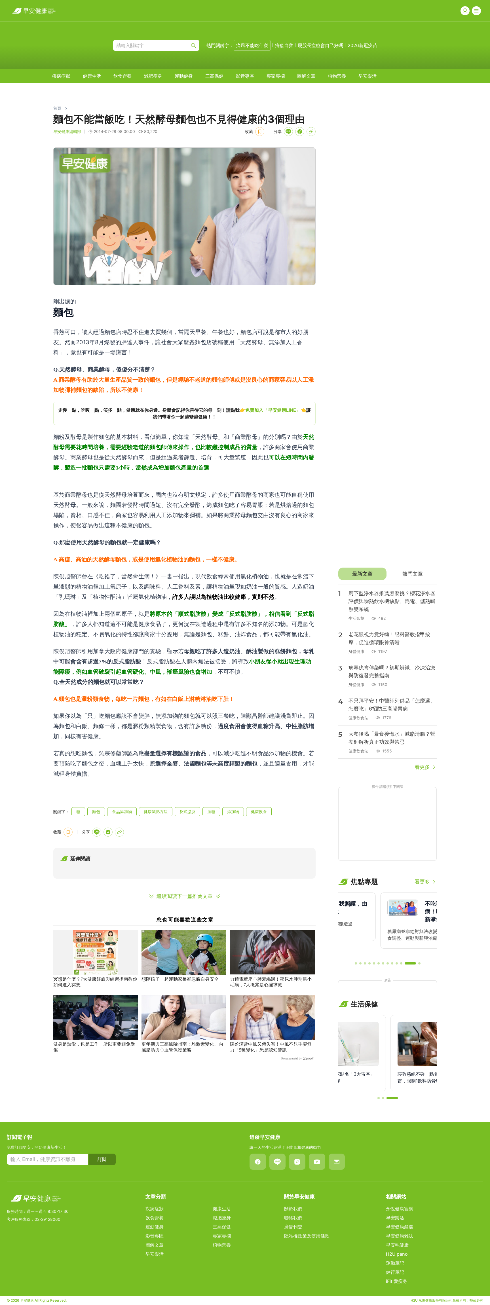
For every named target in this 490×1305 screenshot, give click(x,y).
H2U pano (397, 1254)
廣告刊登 (293, 1227)
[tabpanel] (387, 678)
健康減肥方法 (156, 811)
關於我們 (293, 1208)
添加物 (233, 811)
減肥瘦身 (153, 76)
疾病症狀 (61, 76)
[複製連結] (311, 131)
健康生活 (92, 76)
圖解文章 (306, 76)
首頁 (57, 108)
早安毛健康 (397, 1245)
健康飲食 (259, 811)
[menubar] (214, 76)
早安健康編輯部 (67, 131)
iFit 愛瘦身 (396, 1281)
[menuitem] (61, 76)
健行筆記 (395, 1272)
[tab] (362, 574)
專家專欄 (276, 76)
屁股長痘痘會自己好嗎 (320, 45)
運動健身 (184, 76)
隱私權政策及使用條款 (307, 1236)
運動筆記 (395, 1263)
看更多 (422, 767)
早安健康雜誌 (399, 1236)
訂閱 (102, 1159)
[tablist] (387, 574)
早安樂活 (367, 76)
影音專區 (245, 76)
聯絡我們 (293, 1218)
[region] (184, 413)
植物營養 (337, 76)
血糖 (211, 811)
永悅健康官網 (399, 1208)
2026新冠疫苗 (362, 45)
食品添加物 (122, 811)
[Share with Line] (288, 131)
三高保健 (214, 76)
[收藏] (259, 131)
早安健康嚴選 (399, 1227)
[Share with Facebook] (299, 131)
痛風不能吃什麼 (252, 45)
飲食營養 (122, 76)
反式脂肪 (187, 811)
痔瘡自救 (284, 45)
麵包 (96, 811)
